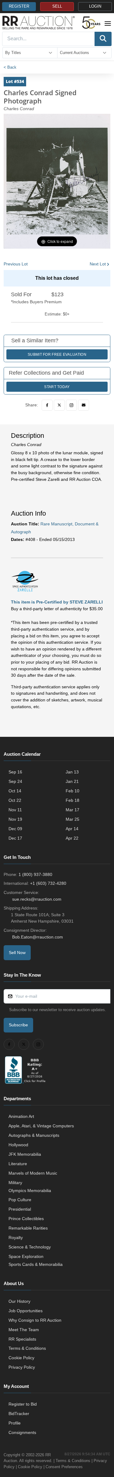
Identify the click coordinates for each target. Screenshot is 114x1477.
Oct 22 (15, 800)
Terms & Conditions (27, 1348)
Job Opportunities (26, 1310)
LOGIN (95, 6)
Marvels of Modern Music (33, 1173)
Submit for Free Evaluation (57, 354)
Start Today (57, 387)
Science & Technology (30, 1247)
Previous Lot (16, 263)
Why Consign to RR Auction (35, 1320)
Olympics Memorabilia (30, 1190)
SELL (57, 6)
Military (15, 1182)
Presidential (20, 1209)
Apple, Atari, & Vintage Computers (41, 1125)
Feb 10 (72, 790)
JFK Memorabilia (25, 1154)
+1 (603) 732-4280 (48, 883)
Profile (15, 1423)
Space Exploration (26, 1256)
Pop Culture (20, 1199)
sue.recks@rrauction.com (36, 899)
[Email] (83, 405)
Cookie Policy (21, 1357)
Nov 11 (15, 809)
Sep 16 (15, 771)
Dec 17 (15, 838)
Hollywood (18, 1144)
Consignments (22, 1432)
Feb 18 (72, 800)
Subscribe (18, 1024)
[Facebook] (47, 405)
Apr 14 (72, 828)
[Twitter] (59, 405)
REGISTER (19, 6)
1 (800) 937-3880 (35, 874)
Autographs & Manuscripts (34, 1135)
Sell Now (17, 952)
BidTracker (19, 1413)
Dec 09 (15, 828)
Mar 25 (72, 819)
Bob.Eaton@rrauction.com (37, 937)
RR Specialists (22, 1339)
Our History (19, 1301)
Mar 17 (72, 809)
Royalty (16, 1237)
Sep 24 (15, 781)
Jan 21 (72, 781)
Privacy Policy (22, 1367)
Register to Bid (23, 1404)
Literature (18, 1163)
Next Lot (98, 263)
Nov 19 (15, 819)
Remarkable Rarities (28, 1228)
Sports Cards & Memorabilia (36, 1264)
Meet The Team (24, 1329)
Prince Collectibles (26, 1218)
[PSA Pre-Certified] (25, 580)
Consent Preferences (64, 1466)
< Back (10, 67)
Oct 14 (15, 790)
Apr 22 (72, 838)
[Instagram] (71, 405)
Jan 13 (72, 771)
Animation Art (21, 1116)
